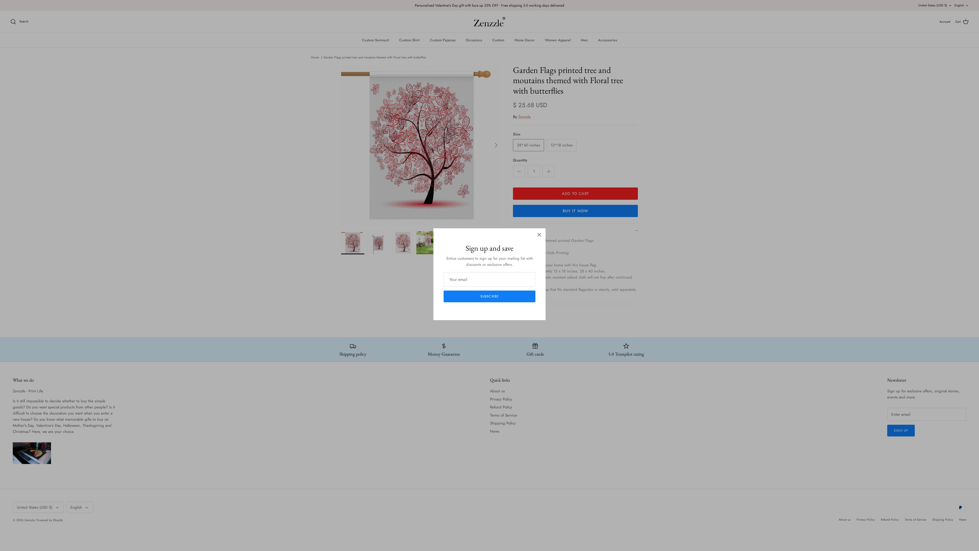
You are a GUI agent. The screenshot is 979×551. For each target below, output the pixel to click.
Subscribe (489, 296)
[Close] (539, 234)
